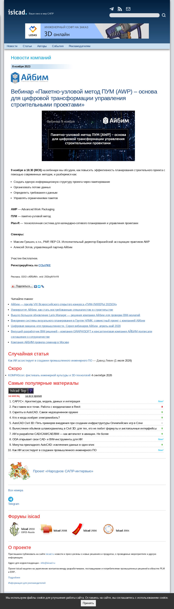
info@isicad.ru (48, 563)
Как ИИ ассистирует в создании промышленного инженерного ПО (50, 360)
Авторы (42, 46)
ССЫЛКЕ (44, 265)
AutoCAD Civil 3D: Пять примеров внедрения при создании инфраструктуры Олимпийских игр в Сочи (77, 423)
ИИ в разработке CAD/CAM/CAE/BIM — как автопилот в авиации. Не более (60, 434)
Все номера (15, 490)
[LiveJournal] (43, 285)
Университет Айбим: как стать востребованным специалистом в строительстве (62, 309)
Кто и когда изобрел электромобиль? (36, 417)
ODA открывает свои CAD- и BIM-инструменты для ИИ (47, 439)
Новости (12, 46)
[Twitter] (39, 285)
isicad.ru (50, 554)
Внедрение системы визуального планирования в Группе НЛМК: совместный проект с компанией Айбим (78, 320)
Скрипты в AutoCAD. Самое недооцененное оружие (45, 412)
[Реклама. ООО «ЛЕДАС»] (87, 31)
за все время (33, 396)
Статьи (27, 46)
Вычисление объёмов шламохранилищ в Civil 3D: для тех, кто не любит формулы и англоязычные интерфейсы (84, 428)
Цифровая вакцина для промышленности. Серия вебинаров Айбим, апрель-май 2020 (66, 326)
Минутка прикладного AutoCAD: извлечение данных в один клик (53, 444)
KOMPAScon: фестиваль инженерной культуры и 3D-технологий (49, 375)
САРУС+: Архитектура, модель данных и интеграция (46, 401)
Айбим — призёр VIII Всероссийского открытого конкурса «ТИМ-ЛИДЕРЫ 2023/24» (64, 304)
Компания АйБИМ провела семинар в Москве (40, 342)
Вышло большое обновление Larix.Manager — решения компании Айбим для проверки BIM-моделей (75, 315)
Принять (88, 603)
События (57, 46)
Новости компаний (31, 57)
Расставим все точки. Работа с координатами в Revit (46, 406)
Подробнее (14, 577)
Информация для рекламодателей (26, 583)
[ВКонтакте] (35, 285)
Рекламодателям (79, 46)
